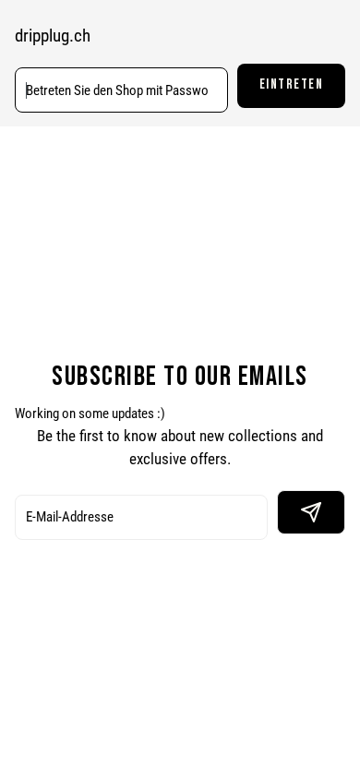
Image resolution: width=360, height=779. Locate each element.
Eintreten (291, 84)
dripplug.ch (52, 36)
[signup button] (311, 512)
